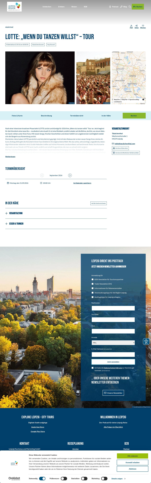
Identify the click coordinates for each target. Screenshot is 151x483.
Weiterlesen (10, 156)
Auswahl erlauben (133, 462)
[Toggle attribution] (143, 99)
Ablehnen (132, 469)
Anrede (94, 337)
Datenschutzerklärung (113, 368)
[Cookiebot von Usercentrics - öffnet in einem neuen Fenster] (14, 478)
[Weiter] (70, 175)
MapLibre (117, 99)
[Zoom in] (114, 54)
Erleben (61, 7)
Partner (126, 449)
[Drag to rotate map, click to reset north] (114, 60)
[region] (129, 77)
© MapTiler (124, 99)
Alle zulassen (132, 456)
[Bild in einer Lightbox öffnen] (40, 77)
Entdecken (47, 7)
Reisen (74, 7)
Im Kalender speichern (82, 183)
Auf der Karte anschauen (98, 203)
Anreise (75, 449)
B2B (85, 7)
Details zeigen (117, 479)
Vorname (94, 314)
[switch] (64, 478)
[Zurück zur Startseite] (14, 7)
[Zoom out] (114, 57)
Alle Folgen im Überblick (113, 427)
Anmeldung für (97, 275)
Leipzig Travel (9, 27)
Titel (93, 326)
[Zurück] (42, 175)
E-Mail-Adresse (101, 349)
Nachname (95, 303)
